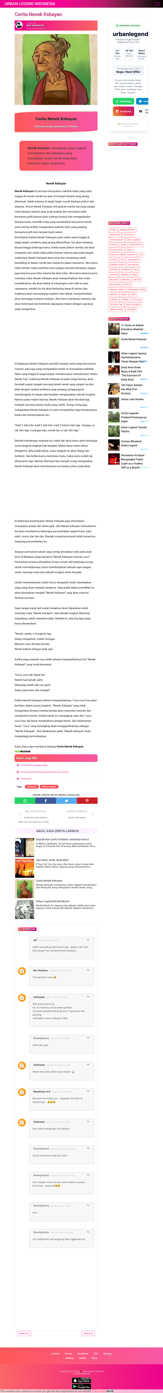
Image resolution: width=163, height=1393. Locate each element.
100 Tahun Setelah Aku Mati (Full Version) (131, 389)
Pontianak (26, 778)
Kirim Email (148, 111)
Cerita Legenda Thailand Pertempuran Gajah (134, 417)
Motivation (115, 284)
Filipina (113, 260)
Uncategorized (133, 304)
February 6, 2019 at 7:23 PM (60, 970)
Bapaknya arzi (41, 1091)
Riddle (124, 294)
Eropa (130, 250)
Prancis (114, 294)
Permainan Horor (136, 290)
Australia (129, 235)
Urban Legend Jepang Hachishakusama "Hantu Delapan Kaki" (133, 357)
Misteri (136, 280)
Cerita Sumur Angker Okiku (34, 765)
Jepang (113, 275)
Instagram (125, 111)
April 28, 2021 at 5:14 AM (62, 1091)
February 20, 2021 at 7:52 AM (58, 1065)
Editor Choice (116, 250)
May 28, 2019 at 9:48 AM (60, 1038)
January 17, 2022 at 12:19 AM (58, 1122)
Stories (125, 300)
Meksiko (126, 280)
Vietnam (131, 309)
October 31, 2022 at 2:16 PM (61, 1175)
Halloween (133, 260)
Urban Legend (49, 786)
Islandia (125, 270)
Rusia (133, 294)
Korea (134, 275)
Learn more (99, 1391)
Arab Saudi (115, 235)
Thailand (136, 300)
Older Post (88, 1333)
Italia (135, 270)
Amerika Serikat (127, 230)
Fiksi (140, 255)
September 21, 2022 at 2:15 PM (62, 1149)
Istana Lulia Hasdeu (132, 399)
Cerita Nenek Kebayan (133, 339)
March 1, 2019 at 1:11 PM (56, 997)
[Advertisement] (56, 334)
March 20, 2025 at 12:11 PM (61, 1232)
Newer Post (24, 1333)
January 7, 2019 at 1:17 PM (49, 940)
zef (35, 940)
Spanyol (114, 300)
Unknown (39, 997)
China (123, 245)
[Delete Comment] (93, 938)
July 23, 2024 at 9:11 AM (60, 1206)
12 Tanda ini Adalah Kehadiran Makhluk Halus (132, 329)
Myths (127, 284)
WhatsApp (125, 101)
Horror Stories (117, 265)
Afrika (113, 230)
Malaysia (31, 786)
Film (122, 260)
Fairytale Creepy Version (122, 255)
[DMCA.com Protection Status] (23, 751)
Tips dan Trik (116, 304)
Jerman (124, 275)
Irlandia (114, 270)
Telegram (148, 101)
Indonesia (133, 265)
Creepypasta (136, 245)
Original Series (117, 290)
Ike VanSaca (40, 970)
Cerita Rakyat (116, 240)
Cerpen (113, 245)
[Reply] (88, 940)
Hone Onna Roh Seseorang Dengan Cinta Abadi (44, 772)
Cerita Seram (133, 240)
